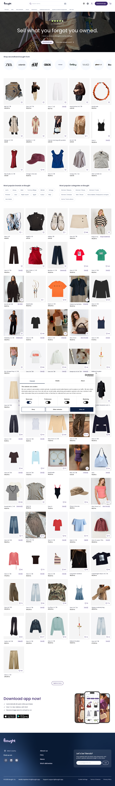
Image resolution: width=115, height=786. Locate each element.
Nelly (49, 194)
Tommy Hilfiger (31, 190)
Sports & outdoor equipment (59, 9)
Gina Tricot (84, 338)
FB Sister (7, 194)
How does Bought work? (64, 42)
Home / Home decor (67, 199)
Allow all (81, 409)
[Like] (21, 102)
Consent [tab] (32, 381)
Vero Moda (8, 199)
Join (105, 763)
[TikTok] (16, 760)
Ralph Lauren (25, 194)
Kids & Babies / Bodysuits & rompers (98, 194)
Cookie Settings (82, 779)
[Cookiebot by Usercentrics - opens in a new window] (86, 375)
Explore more (57, 683)
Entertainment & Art (45, 9)
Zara (63, 106)
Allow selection (57, 409)
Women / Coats (94, 190)
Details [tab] (57, 380)
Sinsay (14, 190)
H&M (85, 540)
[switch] (48, 402)
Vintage (51, 190)
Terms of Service (95, 779)
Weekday (18, 338)
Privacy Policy (107, 779)
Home (27, 9)
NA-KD (19, 304)
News (42, 759)
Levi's (6, 190)
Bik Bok (43, 190)
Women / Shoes (80, 190)
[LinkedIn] (11, 760)
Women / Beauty (66, 190)
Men (12, 9)
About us (44, 751)
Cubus (42, 194)
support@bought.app (56, 779)
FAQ (41, 755)
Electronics (34, 9)
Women (7, 9)
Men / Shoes (79, 194)
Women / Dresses (66, 194)
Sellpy (19, 641)
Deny (33, 409)
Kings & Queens (104, 236)
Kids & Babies (19, 9)
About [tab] (83, 380)
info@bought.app (34, 779)
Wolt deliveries (46, 763)
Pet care (72, 9)
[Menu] (87, 3)
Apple (34, 194)
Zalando (62, 270)
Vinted (85, 304)
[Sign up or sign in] (91, 3)
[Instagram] (6, 760)
